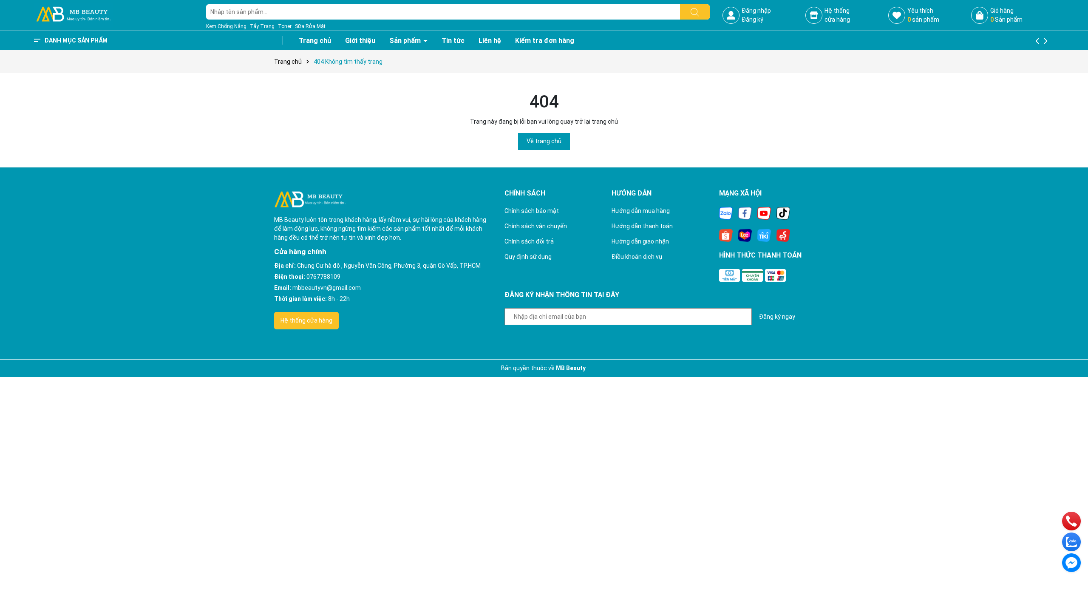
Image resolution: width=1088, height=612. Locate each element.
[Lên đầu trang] (1071, 582)
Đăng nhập (756, 10)
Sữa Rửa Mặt (310, 26)
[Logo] (73, 14)
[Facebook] (745, 213)
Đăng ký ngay (777, 316)
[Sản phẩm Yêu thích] (896, 15)
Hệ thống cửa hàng (306, 320)
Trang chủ (315, 41)
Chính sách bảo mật (531, 210)
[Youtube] (764, 213)
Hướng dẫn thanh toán (642, 226)
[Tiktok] (783, 213)
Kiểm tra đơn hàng (544, 41)
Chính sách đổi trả (529, 241)
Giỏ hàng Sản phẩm (1006, 15)
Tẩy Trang (262, 26)
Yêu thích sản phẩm (923, 15)
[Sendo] (783, 235)
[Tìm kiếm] (695, 12)
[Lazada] (745, 235)
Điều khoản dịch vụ (637, 256)
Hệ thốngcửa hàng (837, 15)
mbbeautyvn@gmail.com (326, 287)
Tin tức (453, 41)
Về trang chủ (544, 141)
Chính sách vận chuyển (535, 226)
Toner (285, 26)
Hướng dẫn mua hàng (641, 210)
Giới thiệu (360, 41)
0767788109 (323, 276)
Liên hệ (490, 41)
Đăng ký (752, 19)
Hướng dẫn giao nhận (640, 241)
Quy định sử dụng (528, 256)
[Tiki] (764, 235)
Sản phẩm (405, 41)
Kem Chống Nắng (226, 26)
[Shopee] (726, 235)
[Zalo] (726, 213)
